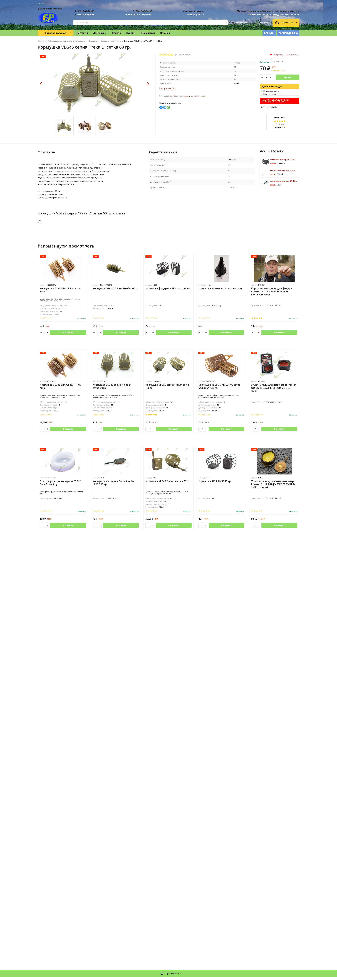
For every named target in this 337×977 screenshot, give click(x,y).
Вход (42, 8)
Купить (287, 77)
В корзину (68, 332)
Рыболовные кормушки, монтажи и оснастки (66, 41)
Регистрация (54, 8)
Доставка (99, 32)
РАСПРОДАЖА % (288, 33)
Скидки (130, 32)
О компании (147, 32)
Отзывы (165, 32)
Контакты (82, 32)
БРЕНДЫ (269, 33)
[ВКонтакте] (161, 107)
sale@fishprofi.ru (195, 14)
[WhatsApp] (168, 107)
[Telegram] (164, 107)
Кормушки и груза (197, 96)
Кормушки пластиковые (111, 41)
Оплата (116, 32)
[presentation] (41, 84)
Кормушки (93, 41)
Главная (41, 41)
